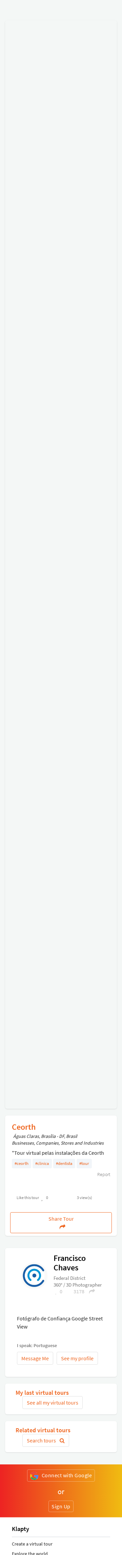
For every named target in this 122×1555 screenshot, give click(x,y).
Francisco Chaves (70, 1263)
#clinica (42, 1163)
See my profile (77, 1358)
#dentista (64, 1163)
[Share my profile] (89, 1291)
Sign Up (61, 1506)
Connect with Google (67, 1475)
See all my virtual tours (52, 1402)
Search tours (42, 1440)
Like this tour (28, 1197)
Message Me (35, 1358)
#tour (84, 1163)
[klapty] (34, 1275)
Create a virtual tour (32, 1544)
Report (103, 1174)
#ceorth (21, 1163)
